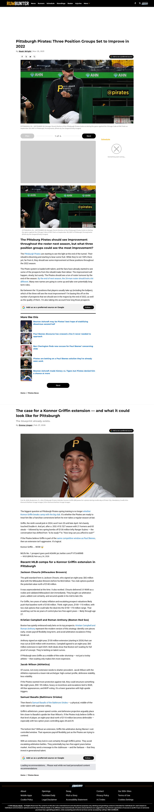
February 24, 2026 (41, 556)
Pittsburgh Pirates (33, 254)
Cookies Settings (125, 799)
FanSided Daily (48, 795)
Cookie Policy (27, 799)
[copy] (34, 56)
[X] (140, 3)
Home (23, 393)
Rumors (41, 3)
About (23, 791)
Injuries (78, 3)
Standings (61, 3)
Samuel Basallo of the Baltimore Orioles (50, 702)
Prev (27, 136)
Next (89, 136)
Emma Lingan (25, 425)
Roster (70, 3)
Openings (46, 791)
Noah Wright (25, 51)
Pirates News (33, 393)
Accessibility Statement (76, 799)
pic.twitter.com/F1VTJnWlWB (70, 553)
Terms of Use (124, 795)
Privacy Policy (103, 795)
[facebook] (135, 3)
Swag (68, 791)
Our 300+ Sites (124, 791)
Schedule (50, 3)
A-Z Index (101, 799)
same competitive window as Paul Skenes (76, 538)
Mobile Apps (26, 795)
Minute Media (18, 806)
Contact (100, 791)
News (33, 3)
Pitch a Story (71, 795)
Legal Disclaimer (49, 799)
